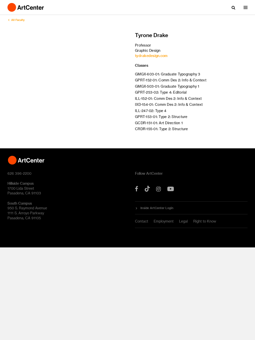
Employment (164, 221)
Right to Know (204, 221)
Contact (141, 221)
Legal (183, 221)
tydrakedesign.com (151, 56)
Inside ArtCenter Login (157, 208)
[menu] (246, 7)
